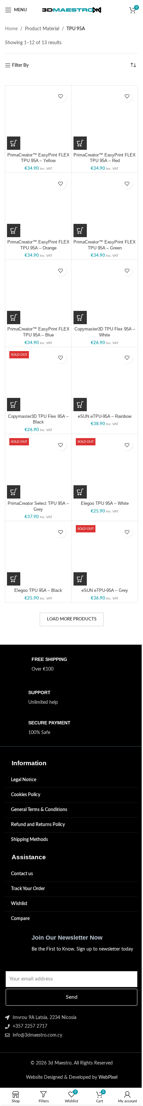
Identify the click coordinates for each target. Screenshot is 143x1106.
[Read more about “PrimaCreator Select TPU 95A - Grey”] (13, 492)
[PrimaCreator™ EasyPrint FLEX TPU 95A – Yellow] (38, 118)
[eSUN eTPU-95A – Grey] (104, 554)
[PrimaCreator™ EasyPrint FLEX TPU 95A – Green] (104, 205)
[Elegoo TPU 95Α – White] (104, 467)
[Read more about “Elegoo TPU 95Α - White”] (80, 492)
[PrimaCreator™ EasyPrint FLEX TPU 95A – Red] (104, 118)
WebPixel (107, 1077)
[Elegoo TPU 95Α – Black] (38, 554)
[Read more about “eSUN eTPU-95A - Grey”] (80, 579)
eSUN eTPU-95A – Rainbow (104, 416)
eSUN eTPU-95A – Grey (104, 590)
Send (71, 997)
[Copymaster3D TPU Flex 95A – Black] (38, 380)
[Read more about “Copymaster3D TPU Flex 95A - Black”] (13, 404)
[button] (13, 143)
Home (11, 29)
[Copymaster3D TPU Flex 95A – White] (104, 292)
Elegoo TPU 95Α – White (105, 503)
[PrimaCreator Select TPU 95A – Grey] (38, 467)
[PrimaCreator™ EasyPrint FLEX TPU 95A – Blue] (38, 292)
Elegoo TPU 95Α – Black (38, 590)
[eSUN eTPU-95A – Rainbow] (104, 380)
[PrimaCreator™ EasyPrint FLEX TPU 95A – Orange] (38, 205)
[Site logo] (71, 10)
